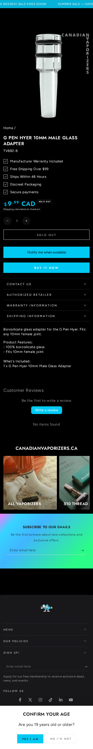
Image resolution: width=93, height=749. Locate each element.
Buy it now (46, 268)
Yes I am (30, 739)
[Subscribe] (83, 550)
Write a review (46, 410)
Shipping (8, 209)
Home (8, 128)
